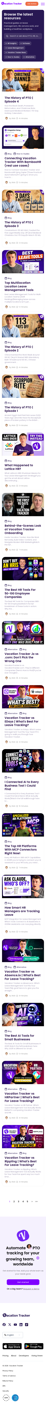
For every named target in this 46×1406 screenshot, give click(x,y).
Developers (24, 1355)
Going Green (37, 1355)
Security (6, 1391)
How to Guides (23, 154)
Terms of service (9, 1376)
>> (36, 1201)
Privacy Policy (8, 1371)
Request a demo (31, 1289)
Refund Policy (8, 1381)
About (13, 1355)
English (10, 1335)
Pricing (5, 1355)
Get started (31, 4)
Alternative (13, 649)
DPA (4, 1386)
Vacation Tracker (16, 1366)
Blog (10, 154)
